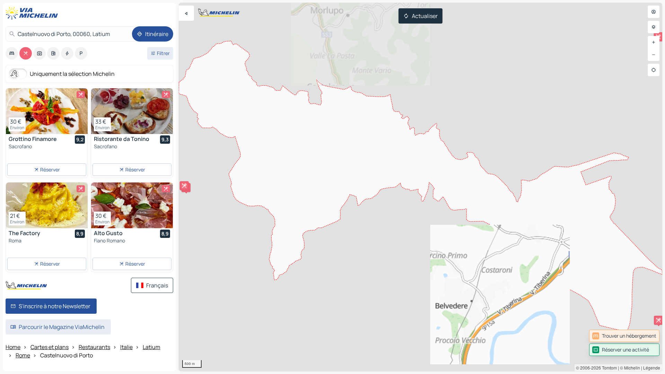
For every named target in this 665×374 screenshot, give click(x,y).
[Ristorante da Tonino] (132, 111)
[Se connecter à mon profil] (653, 12)
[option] (12, 53)
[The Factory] (47, 205)
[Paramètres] (653, 27)
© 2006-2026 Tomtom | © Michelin (608, 368)
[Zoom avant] (653, 42)
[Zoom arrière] (653, 54)
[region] (420, 187)
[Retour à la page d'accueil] (33, 13)
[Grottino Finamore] (47, 111)
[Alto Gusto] (132, 205)
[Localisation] (653, 70)
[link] (624, 336)
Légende (651, 368)
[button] (184, 185)
